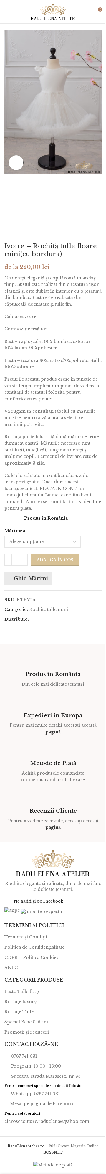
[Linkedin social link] (53, 619)
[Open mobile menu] (6, 12)
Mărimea (14, 530)
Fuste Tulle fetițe (22, 991)
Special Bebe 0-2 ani (26, 1022)
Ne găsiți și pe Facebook (38, 901)
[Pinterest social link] (46, 619)
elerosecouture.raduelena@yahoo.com (46, 1121)
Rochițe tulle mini (48, 609)
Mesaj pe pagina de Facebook (42, 1103)
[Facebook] (8, 901)
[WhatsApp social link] (60, 619)
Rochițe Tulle (19, 1011)
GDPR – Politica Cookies (31, 957)
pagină (53, 732)
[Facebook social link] (32, 619)
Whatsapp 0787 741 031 (35, 1093)
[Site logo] (53, 11)
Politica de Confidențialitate (34, 947)
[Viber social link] (67, 619)
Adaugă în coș (55, 559)
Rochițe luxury (20, 1001)
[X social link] (39, 619)
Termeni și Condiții (25, 937)
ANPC (11, 967)
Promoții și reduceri (26, 1032)
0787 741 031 (23, 1056)
